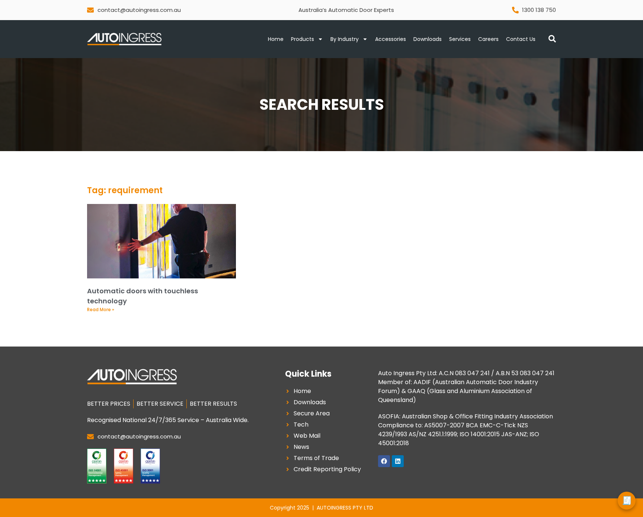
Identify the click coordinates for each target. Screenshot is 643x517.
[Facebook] (384, 461)
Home (276, 39)
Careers (488, 39)
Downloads (427, 39)
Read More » (100, 309)
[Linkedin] (398, 461)
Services (460, 39)
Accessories (390, 39)
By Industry (344, 39)
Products (302, 39)
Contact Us (520, 39)
